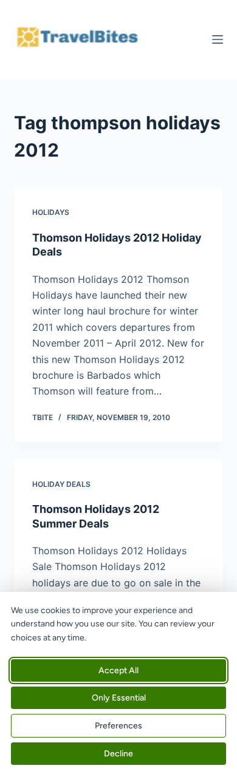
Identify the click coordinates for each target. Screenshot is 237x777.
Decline (118, 753)
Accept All (118, 670)
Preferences (118, 726)
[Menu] (217, 39)
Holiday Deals (61, 484)
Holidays (50, 212)
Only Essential (119, 698)
